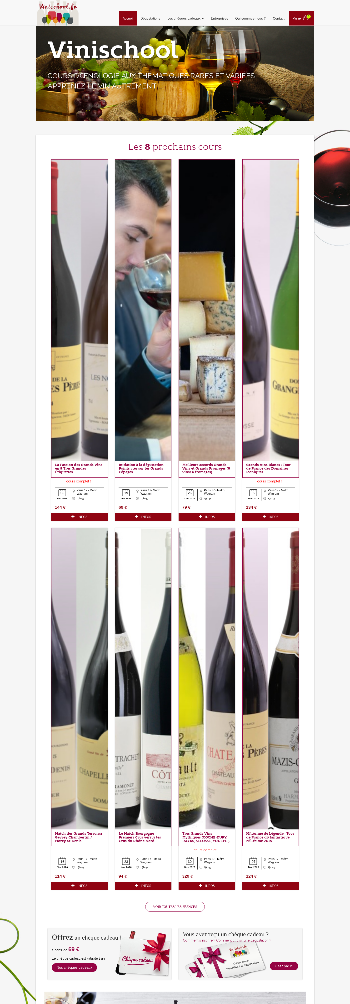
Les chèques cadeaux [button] (184, 18)
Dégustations (150, 18)
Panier (301, 17)
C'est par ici (284, 966)
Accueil (130, 18)
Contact (279, 18)
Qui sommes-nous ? (250, 18)
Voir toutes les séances (175, 907)
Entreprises (219, 18)
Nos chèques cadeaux (74, 967)
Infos (81, 517)
